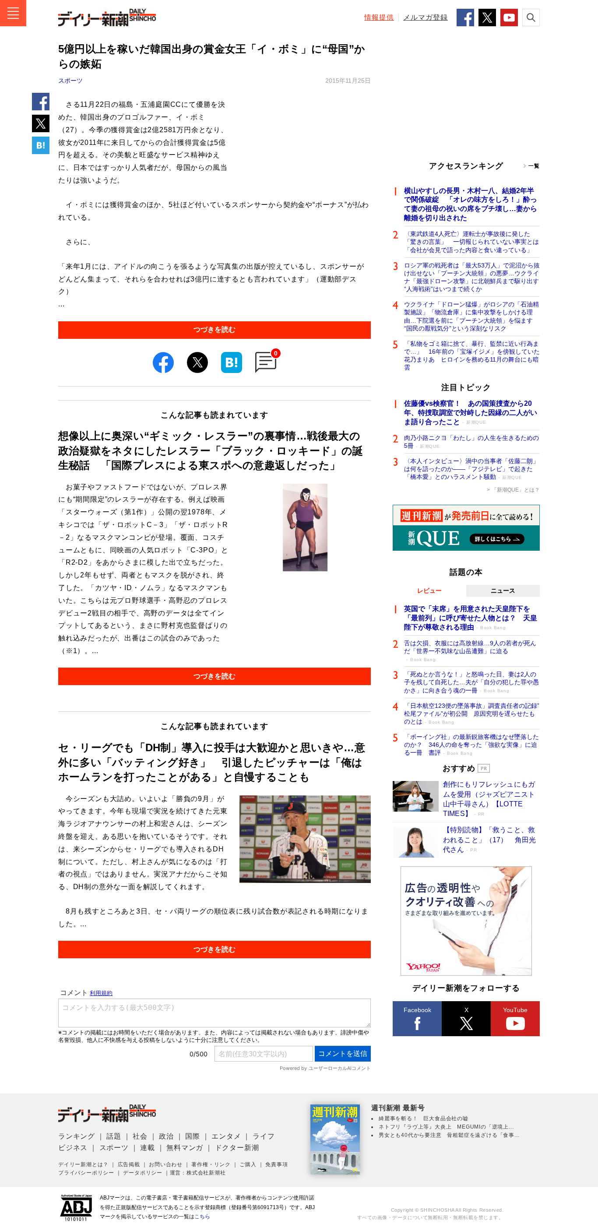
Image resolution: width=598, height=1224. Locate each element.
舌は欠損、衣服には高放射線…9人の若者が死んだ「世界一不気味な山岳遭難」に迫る (470, 651)
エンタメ (226, 1136)
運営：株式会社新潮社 (198, 1173)
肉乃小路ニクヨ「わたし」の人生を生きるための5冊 (471, 441)
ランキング (76, 1136)
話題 (113, 1136)
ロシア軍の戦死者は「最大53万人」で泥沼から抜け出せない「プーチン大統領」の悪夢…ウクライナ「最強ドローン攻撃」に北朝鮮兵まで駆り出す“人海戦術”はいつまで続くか (472, 277)
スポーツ (70, 80)
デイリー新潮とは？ (83, 1164)
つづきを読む (214, 329)
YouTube (515, 1009)
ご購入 (247, 1164)
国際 (192, 1136)
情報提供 (379, 17)
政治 (166, 1136)
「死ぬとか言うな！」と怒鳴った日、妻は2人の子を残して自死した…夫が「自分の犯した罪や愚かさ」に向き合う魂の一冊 (471, 682)
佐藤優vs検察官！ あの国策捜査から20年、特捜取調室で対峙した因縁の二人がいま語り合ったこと (470, 413)
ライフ (263, 1136)
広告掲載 (129, 1164)
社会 (140, 1136)
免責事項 (276, 1164)
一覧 (534, 166)
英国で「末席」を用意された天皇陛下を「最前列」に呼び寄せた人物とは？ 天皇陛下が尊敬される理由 (470, 618)
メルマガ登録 (425, 17)
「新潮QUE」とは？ (516, 490)
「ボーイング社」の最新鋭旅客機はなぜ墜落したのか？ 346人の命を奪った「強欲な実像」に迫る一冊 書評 (471, 744)
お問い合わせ (166, 1164)
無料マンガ (184, 1147)
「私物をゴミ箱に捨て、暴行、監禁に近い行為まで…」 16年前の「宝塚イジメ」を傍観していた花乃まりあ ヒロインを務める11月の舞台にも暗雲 (472, 355)
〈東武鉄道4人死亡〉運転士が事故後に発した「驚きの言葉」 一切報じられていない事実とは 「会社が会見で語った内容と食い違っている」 (472, 241)
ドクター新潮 (237, 1147)
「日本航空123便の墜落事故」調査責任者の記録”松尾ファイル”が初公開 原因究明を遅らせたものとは (471, 713)
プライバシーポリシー (86, 1173)
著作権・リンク (211, 1164)
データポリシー (142, 1173)
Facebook (417, 1009)
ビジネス (73, 1147)
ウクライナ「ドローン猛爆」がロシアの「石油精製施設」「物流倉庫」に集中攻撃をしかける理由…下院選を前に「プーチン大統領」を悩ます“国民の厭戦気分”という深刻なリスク (471, 316)
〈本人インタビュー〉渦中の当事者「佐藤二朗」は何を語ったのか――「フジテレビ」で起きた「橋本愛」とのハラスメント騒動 (471, 468)
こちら (202, 1216)
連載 (147, 1147)
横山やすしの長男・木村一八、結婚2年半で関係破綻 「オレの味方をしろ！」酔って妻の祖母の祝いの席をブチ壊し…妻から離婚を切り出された (470, 204)
